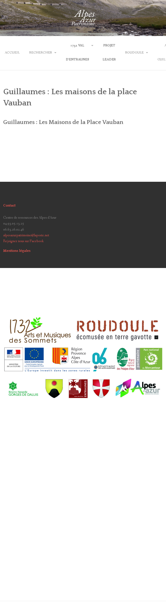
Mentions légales (16, 251)
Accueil (12, 53)
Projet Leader (109, 52)
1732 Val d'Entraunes (77, 52)
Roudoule (134, 53)
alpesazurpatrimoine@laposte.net (26, 235)
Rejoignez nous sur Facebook (23, 241)
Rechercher (40, 53)
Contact (9, 205)
